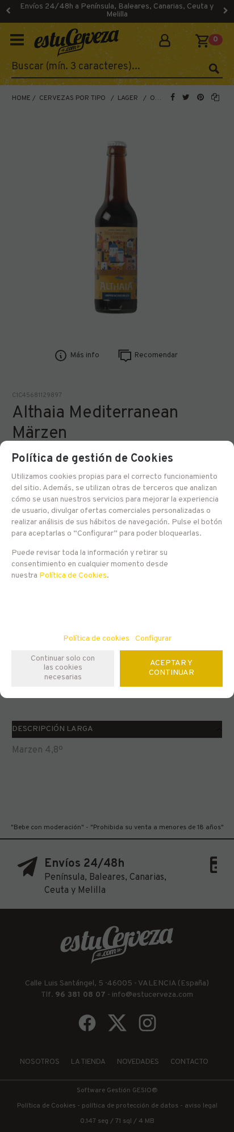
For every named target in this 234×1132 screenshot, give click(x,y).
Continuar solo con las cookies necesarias (63, 668)
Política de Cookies (73, 575)
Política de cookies (96, 639)
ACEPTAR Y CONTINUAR (171, 668)
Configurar (153, 639)
